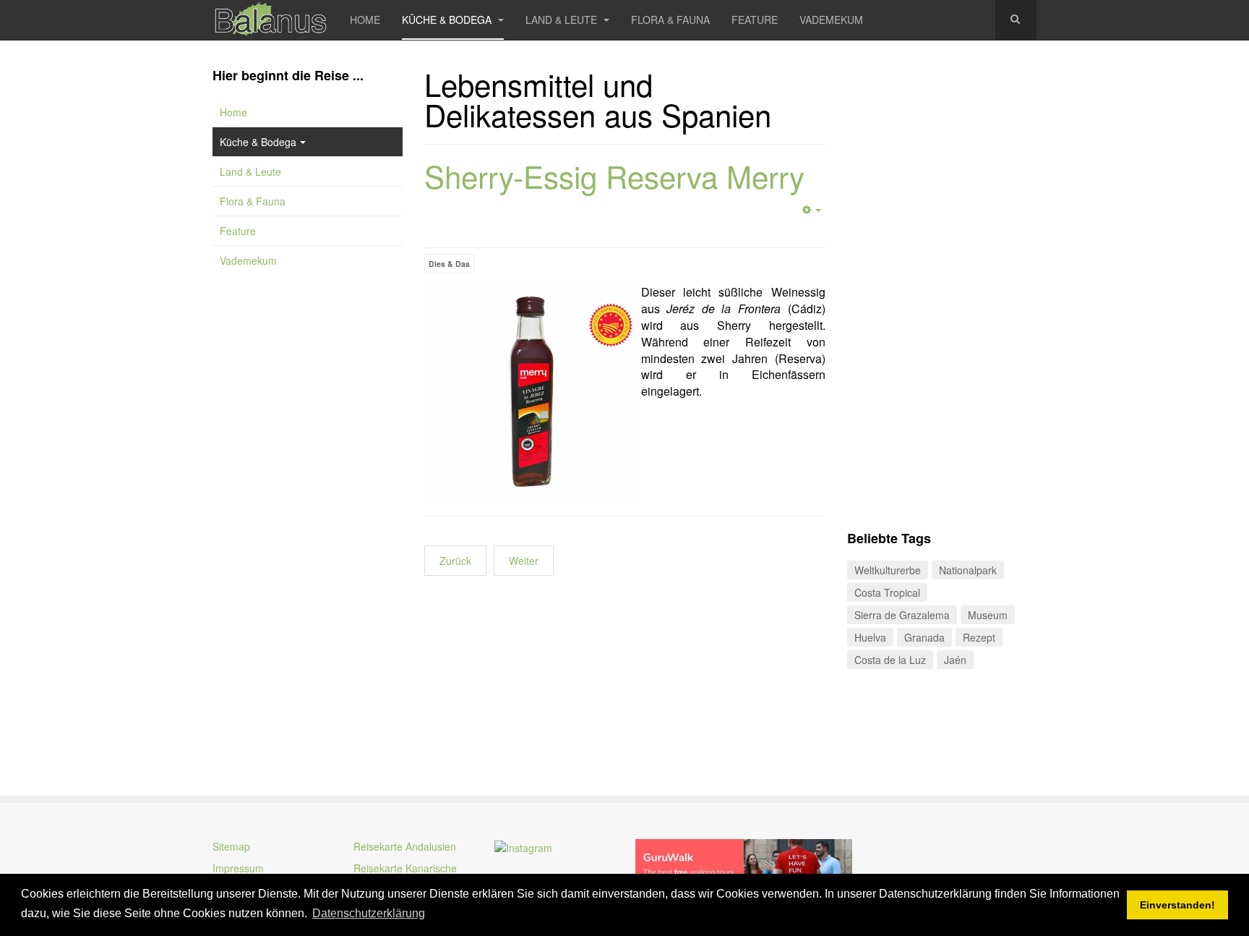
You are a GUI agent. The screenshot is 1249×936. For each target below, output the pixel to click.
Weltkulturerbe (887, 570)
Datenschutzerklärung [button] (368, 913)
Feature (754, 19)
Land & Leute (562, 19)
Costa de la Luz (890, 659)
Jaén (955, 659)
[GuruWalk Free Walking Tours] (743, 863)
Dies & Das (449, 263)
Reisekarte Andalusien (404, 846)
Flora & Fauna (670, 19)
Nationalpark (968, 570)
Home (365, 19)
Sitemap (231, 846)
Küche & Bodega (448, 19)
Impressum (238, 868)
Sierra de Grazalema (902, 615)
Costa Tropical (887, 592)
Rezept (979, 637)
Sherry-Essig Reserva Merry (614, 175)
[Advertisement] (308, 521)
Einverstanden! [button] (1177, 905)
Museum (988, 615)
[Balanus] (270, 20)
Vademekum (831, 19)
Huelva (870, 637)
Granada (924, 637)
